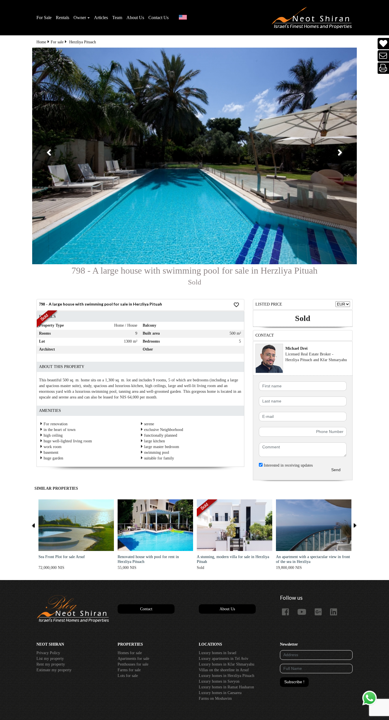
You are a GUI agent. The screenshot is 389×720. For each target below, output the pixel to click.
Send (336, 469)
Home (41, 42)
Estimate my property (53, 670)
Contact (146, 609)
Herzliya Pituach (82, 42)
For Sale (44, 17)
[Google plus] (320, 612)
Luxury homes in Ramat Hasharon (226, 687)
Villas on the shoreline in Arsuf (224, 670)
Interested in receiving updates (288, 465)
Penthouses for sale (133, 664)
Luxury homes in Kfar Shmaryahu (226, 664)
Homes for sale (130, 653)
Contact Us (158, 17)
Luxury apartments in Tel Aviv (223, 658)
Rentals (62, 17)
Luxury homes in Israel (217, 653)
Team (117, 17)
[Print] (383, 68)
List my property (50, 658)
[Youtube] (304, 612)
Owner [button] (79, 17)
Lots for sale (128, 676)
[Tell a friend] (383, 56)
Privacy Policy (48, 653)
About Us (135, 17)
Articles (101, 17)
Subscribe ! (294, 682)
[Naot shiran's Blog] (72, 609)
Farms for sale (129, 670)
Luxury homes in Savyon (219, 681)
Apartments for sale (133, 658)
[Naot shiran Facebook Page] (287, 612)
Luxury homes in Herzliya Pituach (226, 676)
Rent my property (50, 664)
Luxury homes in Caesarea (220, 693)
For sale (57, 42)
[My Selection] (383, 43)
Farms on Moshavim (215, 698)
